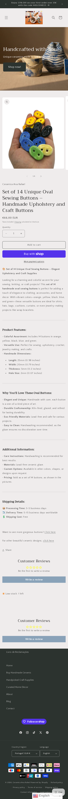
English (44, 795)
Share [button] (9, 550)
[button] (6, 17)
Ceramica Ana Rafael (21, 782)
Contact (10, 708)
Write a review (34, 579)
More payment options (34, 261)
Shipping (17, 222)
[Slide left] (27, 176)
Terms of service (35, 787)
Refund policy (57, 782)
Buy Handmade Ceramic (18, 672)
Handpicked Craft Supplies (20, 680)
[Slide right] (40, 176)
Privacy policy (19, 787)
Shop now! (14, 67)
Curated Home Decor (17, 687)
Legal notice (45, 792)
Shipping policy (51, 787)
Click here (50, 532)
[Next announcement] (62, 4)
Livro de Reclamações (17, 652)
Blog (8, 701)
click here (48, 540)
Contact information (29, 792)
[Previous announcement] (5, 4)
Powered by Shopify (39, 782)
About (9, 694)
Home (9, 665)
